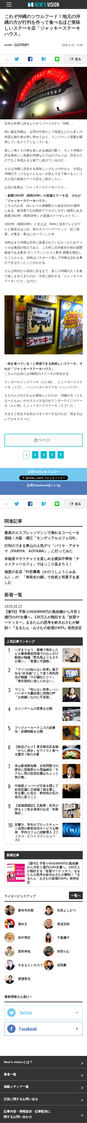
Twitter (26, 1012)
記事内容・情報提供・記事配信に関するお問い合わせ (27, 1114)
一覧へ (76, 895)
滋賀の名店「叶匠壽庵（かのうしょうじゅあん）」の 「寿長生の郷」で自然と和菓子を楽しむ (41, 577)
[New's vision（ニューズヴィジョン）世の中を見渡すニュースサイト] (43, 8)
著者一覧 (10, 1074)
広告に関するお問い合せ (21, 1099)
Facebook (28, 1028)
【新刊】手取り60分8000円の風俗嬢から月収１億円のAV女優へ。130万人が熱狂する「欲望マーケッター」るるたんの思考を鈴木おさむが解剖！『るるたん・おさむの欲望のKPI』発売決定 (43, 617)
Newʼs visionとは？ (18, 1062)
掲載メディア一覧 (16, 1086)
